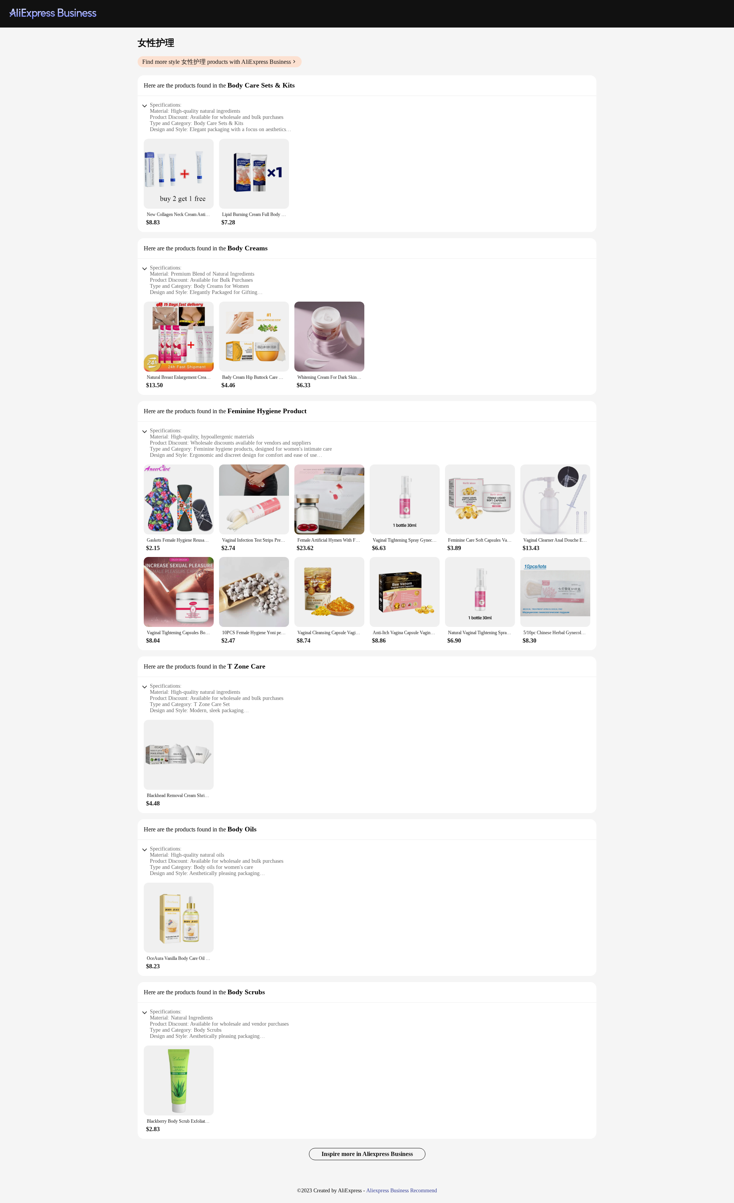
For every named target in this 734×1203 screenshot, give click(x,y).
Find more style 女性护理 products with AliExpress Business (216, 61)
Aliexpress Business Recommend (401, 1190)
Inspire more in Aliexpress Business (367, 1154)
